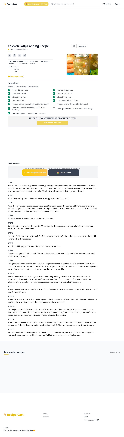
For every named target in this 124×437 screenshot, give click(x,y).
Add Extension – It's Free (37, 4)
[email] (19, 55)
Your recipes (82, 46)
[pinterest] (14, 55)
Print (93, 46)
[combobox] (75, 4)
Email (86, 417)
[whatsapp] (24, 55)
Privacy (46, 417)
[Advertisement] (61, 24)
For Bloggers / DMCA (91, 420)
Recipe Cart (15, 414)
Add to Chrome (65, 172)
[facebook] (9, 55)
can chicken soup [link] (17, 76)
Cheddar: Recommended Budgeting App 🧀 (19, 430)
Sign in (117, 4)
